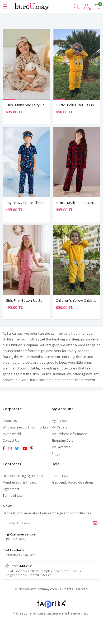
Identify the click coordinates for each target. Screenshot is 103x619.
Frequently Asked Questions (72, 482)
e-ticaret (39, 613)
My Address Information (70, 434)
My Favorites (61, 447)
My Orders (59, 427)
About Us (10, 420)
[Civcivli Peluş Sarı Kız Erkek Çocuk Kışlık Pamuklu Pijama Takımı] (76, 64)
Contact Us (11, 440)
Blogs (56, 453)
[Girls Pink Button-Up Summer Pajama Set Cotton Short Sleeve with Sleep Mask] (26, 260)
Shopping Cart (62, 440)
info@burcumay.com (21, 555)
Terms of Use (13, 495)
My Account (60, 420)
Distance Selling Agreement (23, 476)
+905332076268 (16, 539)
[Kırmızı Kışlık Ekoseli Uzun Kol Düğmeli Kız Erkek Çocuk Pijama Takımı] (76, 162)
